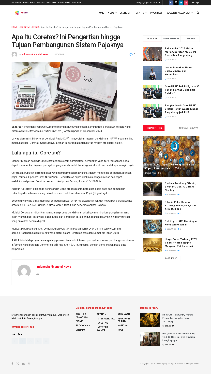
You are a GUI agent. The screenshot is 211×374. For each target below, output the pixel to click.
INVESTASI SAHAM (102, 328)
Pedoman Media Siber (46, 2)
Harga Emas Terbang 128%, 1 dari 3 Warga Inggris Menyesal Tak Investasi (181, 243)
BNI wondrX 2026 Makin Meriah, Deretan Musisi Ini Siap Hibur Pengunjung (180, 52)
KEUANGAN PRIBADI (124, 320)
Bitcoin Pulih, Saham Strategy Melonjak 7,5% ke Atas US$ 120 (180, 205)
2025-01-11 (58, 54)
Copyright (144, 363)
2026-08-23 (151, 173)
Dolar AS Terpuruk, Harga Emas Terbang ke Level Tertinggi (177, 318)
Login (196, 2)
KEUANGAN (124, 314)
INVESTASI (156, 13)
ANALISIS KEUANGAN (178, 13)
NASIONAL (123, 325)
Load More (171, 258)
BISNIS (35, 27)
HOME (15, 27)
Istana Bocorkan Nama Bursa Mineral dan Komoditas (178, 71)
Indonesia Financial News (34, 54)
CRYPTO (140, 13)
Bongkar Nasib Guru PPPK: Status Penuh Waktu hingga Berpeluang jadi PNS (181, 109)
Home (101, 13)
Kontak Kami (29, 2)
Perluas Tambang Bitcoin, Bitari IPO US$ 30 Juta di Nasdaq (180, 187)
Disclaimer (16, 2)
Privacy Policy (64, 2)
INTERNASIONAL (106, 318)
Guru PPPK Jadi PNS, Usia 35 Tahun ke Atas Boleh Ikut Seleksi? (182, 90)
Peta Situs (76, 2)
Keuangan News (191, 363)
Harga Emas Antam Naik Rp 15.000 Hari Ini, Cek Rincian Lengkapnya (178, 337)
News (111, 13)
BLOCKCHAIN (83, 325)
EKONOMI (125, 13)
